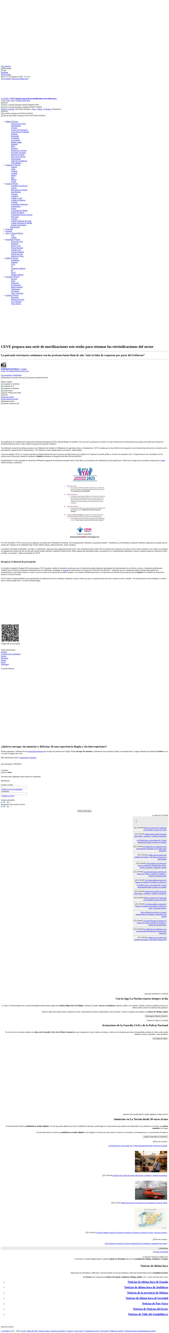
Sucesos (14, 279)
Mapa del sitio (32, 1331)
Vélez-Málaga (16, 163)
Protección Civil (17, 242)
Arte (12, 235)
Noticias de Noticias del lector (150, 1308)
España (8, 184)
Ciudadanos (15, 260)
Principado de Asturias (19, 190)
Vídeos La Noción (7, 109)
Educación (15, 283)
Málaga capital (16, 142)
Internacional (15, 227)
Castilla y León (16, 198)
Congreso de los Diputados (11, 654)
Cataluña (14, 202)
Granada (14, 173)
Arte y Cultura (11, 233)
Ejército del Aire (17, 254)
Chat (3, 101)
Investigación (16, 285)
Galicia (13, 208)
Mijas (13, 146)
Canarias (14, 194)
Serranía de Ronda (17, 155)
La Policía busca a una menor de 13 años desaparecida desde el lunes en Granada (151, 841)
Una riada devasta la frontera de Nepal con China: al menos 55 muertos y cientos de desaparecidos (151, 874)
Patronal (4, 652)
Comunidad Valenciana (19, 204)
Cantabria (14, 196)
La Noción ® (6, 1331)
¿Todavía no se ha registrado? (11, 789)
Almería (14, 167)
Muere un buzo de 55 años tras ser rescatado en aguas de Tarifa (154, 829)
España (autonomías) (18, 225)
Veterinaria (5, 664)
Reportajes (15, 297)
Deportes (9, 231)
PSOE (13, 273)
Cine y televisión (17, 293)
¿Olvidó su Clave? (7, 796)
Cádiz (13, 169)
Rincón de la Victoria (18, 151)
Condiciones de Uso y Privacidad (96, 1331)
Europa (3, 660)
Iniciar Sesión (6, 75)
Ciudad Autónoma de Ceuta (21, 221)
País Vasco (15, 217)
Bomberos (15, 244)
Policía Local (16, 246)
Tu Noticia (47, 109)
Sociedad (9, 277)
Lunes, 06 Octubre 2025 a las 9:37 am (15, 371)
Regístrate (4, 72)
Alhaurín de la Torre (18, 124)
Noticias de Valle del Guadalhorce (148, 1314)
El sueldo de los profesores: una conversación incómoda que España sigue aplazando (151, 849)
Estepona (14, 134)
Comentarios (17, 375)
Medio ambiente (17, 287)
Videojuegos (15, 289)
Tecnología (15, 291)
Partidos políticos (17, 275)
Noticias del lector (17, 299)
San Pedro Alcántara (23, 109)
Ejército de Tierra (17, 256)
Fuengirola (15, 136)
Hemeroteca (56, 109)
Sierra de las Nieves (18, 157)
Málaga (8, 122)
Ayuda (23, 1331)
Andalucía (9, 165)
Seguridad (9, 239)
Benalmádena (16, 126)
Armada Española (17, 252)
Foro (8, 101)
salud (163, 460)
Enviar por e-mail (7, 397)
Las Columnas (16, 302)
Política (8, 258)
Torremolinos (16, 159)
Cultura (13, 237)
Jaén (12, 177)
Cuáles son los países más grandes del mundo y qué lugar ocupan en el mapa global (150, 857)
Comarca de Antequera (19, 130)
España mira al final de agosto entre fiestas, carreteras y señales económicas (150, 835)
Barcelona (4, 658)
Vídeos (39, 109)
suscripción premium (35, 751)
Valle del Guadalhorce (19, 161)
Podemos (14, 262)
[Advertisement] (70, 17)
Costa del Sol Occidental (20, 132)
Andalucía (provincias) (19, 186)
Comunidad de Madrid (19, 211)
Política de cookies (116, 1331)
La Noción (5, 98)
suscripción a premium (28, 758)
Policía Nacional (17, 248)
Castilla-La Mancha (18, 200)
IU (12, 266)
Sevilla (13, 182)
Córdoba (14, 171)
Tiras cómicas (16, 304)
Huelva (13, 175)
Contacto (69, 1331)
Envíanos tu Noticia (58, 1331)
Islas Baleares (16, 192)
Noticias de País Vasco (155, 1303)
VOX (13, 264)
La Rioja (14, 219)
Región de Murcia (17, 213)
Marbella (14, 144)
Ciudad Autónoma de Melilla (21, 223)
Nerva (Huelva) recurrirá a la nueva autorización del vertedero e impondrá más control (151, 914)
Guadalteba (15, 138)
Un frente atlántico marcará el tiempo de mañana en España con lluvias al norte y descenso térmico (150, 882)
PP (12, 271)
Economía (9, 229)
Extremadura (15, 206)
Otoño (3, 662)
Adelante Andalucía (18, 268)
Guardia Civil (16, 250)
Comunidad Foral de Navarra (21, 215)
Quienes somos (44, 1331)
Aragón (14, 188)
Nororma (14, 148)
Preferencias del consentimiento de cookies (140, 1331)
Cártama (14, 128)
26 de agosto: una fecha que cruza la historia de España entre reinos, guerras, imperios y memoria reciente (152, 865)
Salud (13, 281)
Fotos (34, 109)
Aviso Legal (78, 1331)
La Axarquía (15, 140)
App (12, 101)
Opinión (9, 295)
